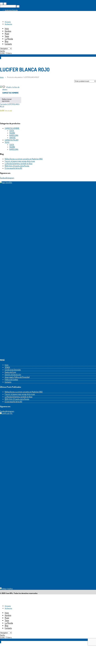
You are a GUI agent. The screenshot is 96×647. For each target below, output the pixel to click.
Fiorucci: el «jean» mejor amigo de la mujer (20, 161)
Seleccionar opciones (7, 100)
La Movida (9, 38)
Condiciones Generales (11, 10)
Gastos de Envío (10, 372)
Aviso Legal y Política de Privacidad (17, 377)
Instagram (10, 178)
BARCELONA (13, 135)
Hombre (8, 31)
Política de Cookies (11, 379)
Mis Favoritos (8, 24)
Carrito (2, 51)
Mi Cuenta (8, 22)
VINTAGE (12, 137)
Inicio (7, 28)
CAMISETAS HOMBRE (10, 93)
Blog (6, 41)
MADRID (12, 133)
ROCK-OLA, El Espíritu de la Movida (17, 166)
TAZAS (7, 142)
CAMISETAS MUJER (11, 140)
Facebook (3, 178)
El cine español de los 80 (13, 168)
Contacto (8, 44)
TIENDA (7, 367)
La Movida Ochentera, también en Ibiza (18, 163)
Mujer (7, 33)
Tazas (7, 36)
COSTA (11, 130)
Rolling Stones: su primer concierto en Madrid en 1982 (24, 159)
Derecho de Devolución (13, 374)
